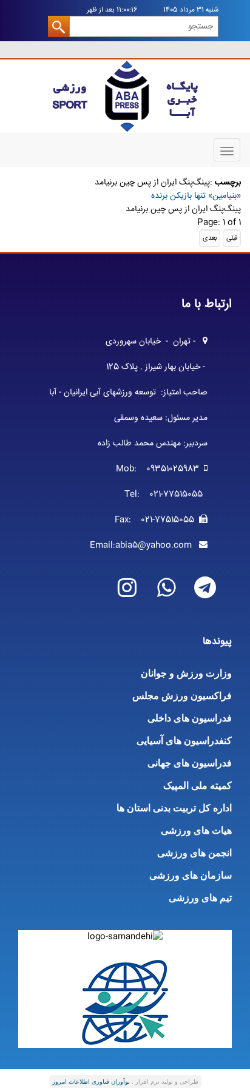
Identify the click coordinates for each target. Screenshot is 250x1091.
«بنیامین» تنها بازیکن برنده (196, 196)
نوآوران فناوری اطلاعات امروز (91, 1081)
